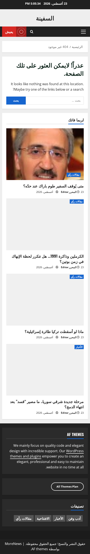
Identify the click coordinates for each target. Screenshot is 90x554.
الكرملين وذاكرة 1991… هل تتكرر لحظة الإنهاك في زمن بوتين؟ (48, 258)
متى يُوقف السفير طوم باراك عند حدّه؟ (53, 185)
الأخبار (79, 347)
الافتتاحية (43, 518)
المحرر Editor (68, 192)
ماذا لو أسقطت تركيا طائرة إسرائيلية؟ (54, 331)
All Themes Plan (67, 486)
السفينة (45, 17)
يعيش (9, 31)
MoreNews (13, 543)
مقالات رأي (73, 174)
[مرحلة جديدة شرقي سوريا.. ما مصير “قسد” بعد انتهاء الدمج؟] (45, 370)
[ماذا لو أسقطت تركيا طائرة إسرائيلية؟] (45, 300)
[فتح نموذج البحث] (31, 32)
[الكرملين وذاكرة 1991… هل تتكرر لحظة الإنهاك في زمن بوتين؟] (45, 224)
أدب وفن (74, 518)
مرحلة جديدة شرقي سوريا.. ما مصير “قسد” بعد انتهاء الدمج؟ (47, 404)
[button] (83, 31)
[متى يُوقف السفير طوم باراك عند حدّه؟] (45, 154)
